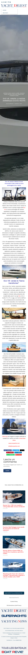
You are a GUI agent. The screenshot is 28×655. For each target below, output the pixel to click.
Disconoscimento (14, 597)
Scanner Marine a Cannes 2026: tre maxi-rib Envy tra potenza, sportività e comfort (13, 552)
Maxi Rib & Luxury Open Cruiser (14, 94)
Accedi (7, 470)
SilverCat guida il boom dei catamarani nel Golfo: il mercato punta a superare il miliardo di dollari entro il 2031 (14, 575)
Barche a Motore (15, 93)
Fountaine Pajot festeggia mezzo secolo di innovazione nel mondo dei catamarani (13, 528)
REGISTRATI (5, 12)
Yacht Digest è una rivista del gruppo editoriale (14, 628)
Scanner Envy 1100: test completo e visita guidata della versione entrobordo (14, 506)
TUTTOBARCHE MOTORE (14, 95)
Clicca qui (5, 436)
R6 (19, 296)
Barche (9, 93)
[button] (8, 450)
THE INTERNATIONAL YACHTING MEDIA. (14, 630)
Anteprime (5, 93)
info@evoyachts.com (14, 446)
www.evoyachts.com (14, 443)
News (22, 94)
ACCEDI (4, 10)
